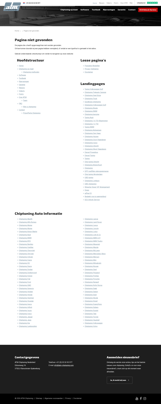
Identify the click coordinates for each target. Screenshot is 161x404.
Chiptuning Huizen (91, 137)
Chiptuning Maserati (92, 244)
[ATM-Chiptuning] (12, 6)
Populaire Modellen (92, 66)
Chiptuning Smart (91, 301)
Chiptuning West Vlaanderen (95, 149)
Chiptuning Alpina (25, 225)
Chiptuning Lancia (91, 219)
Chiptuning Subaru (91, 307)
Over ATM (123, 3)
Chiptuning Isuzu (25, 310)
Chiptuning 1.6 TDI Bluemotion (96, 121)
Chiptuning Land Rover (93, 222)
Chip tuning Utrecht (92, 162)
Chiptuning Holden (26, 292)
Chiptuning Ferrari (25, 276)
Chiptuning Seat (91, 295)
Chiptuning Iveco (25, 314)
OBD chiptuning (90, 184)
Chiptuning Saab (91, 288)
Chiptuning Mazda (91, 247)
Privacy (68, 398)
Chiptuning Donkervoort (28, 273)
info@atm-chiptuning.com (64, 365)
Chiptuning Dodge (26, 269)
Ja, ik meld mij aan (118, 380)
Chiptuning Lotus (91, 232)
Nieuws (101, 3)
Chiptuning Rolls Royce (93, 285)
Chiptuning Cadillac (26, 247)
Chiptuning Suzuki (91, 310)
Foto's (116, 3)
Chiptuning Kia (24, 323)
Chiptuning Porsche (92, 279)
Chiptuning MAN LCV (92, 238)
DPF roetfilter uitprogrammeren (97, 171)
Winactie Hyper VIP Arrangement (97, 187)
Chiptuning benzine (92, 114)
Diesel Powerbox (91, 152)
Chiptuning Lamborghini (28, 326)
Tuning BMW (89, 127)
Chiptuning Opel (91, 269)
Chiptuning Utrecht (92, 146)
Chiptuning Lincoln (92, 228)
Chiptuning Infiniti (25, 307)
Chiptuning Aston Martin (28, 232)
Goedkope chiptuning (93, 102)
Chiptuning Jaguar (26, 317)
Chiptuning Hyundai (26, 301)
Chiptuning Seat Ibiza (93, 95)
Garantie (122, 10)
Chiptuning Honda (25, 295)
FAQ (131, 3)
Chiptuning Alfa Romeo (27, 222)
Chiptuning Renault (92, 282)
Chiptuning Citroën (26, 257)
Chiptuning (89, 168)
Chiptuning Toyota (91, 317)
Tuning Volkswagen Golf (94, 89)
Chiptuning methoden (31, 72)
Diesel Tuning (90, 155)
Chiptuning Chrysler (26, 254)
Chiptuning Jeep (25, 320)
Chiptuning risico (91, 143)
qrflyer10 (88, 193)
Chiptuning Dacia (25, 266)
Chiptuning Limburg (92, 181)
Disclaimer (89, 72)
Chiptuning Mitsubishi (93, 263)
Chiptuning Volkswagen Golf (95, 105)
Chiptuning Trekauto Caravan (95, 92)
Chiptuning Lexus (91, 225)
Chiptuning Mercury (92, 257)
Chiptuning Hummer (26, 298)
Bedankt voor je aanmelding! (95, 196)
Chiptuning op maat (69, 10)
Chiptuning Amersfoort (93, 165)
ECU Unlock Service (148, 10)
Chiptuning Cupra (25, 260)
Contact (131, 10)
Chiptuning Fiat (24, 279)
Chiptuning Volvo (91, 326)
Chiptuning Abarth (25, 219)
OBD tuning (89, 178)
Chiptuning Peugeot (92, 273)
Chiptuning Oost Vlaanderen (95, 140)
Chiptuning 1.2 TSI (91, 124)
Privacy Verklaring (91, 69)
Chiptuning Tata (90, 314)
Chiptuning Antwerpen (93, 130)
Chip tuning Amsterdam (93, 174)
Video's (109, 3)
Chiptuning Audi (25, 235)
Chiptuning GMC (25, 285)
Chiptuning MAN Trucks (93, 241)
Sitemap (39, 398)
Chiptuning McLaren (92, 251)
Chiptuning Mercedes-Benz (95, 254)
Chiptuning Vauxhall (92, 320)
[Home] (22, 31)
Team (25, 100)
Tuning (87, 159)
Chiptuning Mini (90, 260)
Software (84, 10)
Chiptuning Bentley (26, 244)
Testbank (96, 10)
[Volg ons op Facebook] (141, 399)
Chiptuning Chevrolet (27, 251)
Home (95, 3)
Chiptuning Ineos (25, 304)
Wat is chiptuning (29, 107)
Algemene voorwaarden (54, 398)
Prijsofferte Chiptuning (31, 113)
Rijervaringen (109, 10)
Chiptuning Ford (25, 282)
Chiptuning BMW (91, 111)
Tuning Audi (89, 118)
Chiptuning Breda (91, 108)
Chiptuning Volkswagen (94, 323)
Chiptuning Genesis (26, 288)
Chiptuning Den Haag (93, 133)
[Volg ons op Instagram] (144, 399)
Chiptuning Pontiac (92, 276)
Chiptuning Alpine (25, 228)
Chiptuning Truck (91, 99)
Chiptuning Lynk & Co (93, 235)
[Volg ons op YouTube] (136, 399)
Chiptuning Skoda (91, 298)
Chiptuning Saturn (91, 292)
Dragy (87, 190)
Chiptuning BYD (25, 241)
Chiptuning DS (24, 263)
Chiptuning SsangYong (93, 304)
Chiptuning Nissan (91, 266)
